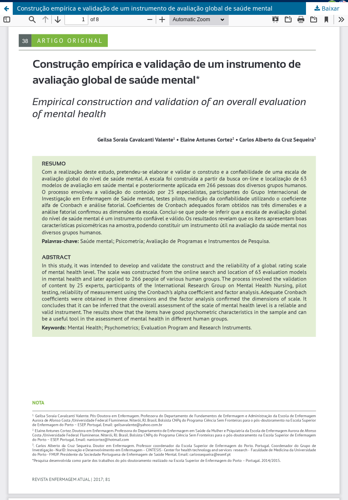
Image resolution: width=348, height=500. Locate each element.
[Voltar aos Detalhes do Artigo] (6, 8)
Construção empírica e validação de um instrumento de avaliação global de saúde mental (144, 8)
